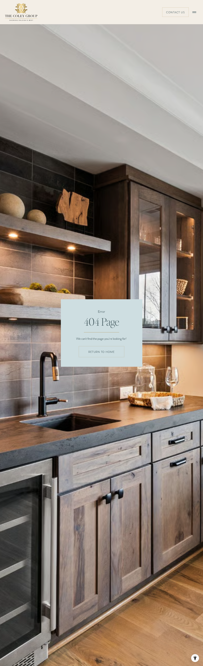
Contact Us (175, 12)
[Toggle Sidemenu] (194, 12)
